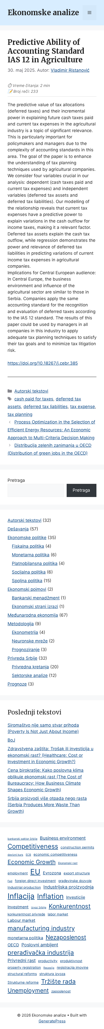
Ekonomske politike (27, 537)
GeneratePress (52, 1021)
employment (18, 873)
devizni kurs (15, 854)
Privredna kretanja (30, 666)
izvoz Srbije (38, 907)
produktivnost (71, 961)
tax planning (20, 414)
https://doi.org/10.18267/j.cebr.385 (43, 363)
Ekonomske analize (43, 12)
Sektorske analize (30, 675)
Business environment (63, 838)
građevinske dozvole (75, 881)
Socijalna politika (29, 572)
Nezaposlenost (66, 937)
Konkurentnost (70, 906)
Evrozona (52, 873)
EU (35, 871)
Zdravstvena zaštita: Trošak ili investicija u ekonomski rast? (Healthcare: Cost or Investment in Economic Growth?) (50, 755)
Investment (18, 907)
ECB (28, 854)
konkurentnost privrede (26, 914)
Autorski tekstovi (31, 391)
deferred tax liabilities (45, 406)
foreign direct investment (35, 881)
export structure (77, 873)
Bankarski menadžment (36, 597)
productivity (48, 961)
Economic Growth (32, 861)
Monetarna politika (30, 554)
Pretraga (16, 480)
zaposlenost (61, 991)
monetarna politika (25, 937)
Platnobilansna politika (35, 563)
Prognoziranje (26, 649)
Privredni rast (22, 960)
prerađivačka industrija (41, 952)
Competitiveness (33, 846)
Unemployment (28, 990)
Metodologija (21, 623)
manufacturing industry (41, 928)
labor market (58, 914)
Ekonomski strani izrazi (35, 606)
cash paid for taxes (33, 398)
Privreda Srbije (22, 658)
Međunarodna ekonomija (33, 615)
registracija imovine (72, 967)
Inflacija (21, 896)
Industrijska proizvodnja (68, 887)
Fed (10, 881)
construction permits (77, 847)
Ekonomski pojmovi (27, 589)
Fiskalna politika (28, 546)
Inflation (50, 896)
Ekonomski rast (67, 863)
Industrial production (24, 887)
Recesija (48, 967)
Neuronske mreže (30, 641)
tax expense (82, 406)
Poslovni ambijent (39, 944)
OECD (13, 945)
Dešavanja (18, 528)
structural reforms (22, 974)
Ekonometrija (25, 632)
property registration (24, 967)
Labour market (21, 920)
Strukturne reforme (23, 982)
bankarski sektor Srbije (22, 838)
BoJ (11, 740)
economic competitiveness (55, 854)
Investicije (75, 897)
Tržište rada (58, 981)
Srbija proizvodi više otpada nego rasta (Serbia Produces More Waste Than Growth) (47, 805)
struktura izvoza (52, 974)
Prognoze (17, 684)
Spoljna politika (27, 580)
